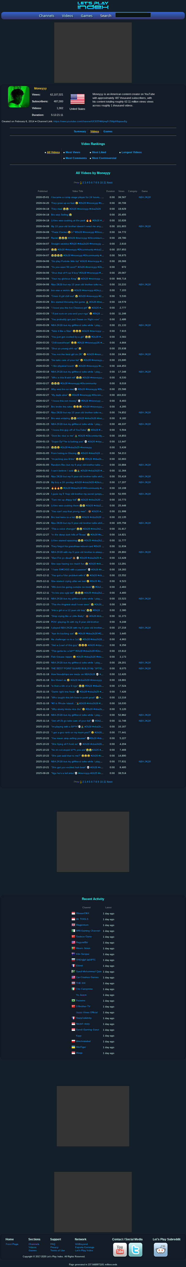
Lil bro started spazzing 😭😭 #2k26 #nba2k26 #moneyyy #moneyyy (89, 540)
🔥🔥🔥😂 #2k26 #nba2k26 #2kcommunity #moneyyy (81, 488)
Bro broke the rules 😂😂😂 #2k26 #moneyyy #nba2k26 (82, 406)
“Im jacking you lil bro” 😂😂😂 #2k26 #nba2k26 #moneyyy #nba (87, 459)
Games (107, 131)
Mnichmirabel (83, 1041)
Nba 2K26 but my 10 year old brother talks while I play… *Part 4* (87, 284)
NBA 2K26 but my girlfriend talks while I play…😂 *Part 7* (83, 325)
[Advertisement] (93, 52)
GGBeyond (81, 1244)
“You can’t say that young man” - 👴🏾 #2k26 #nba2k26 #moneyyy (87, 511)
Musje (79, 1053)
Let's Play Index (84, 1250)
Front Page (12, 1244)
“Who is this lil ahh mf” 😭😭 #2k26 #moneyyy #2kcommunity (84, 377)
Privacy (54, 1247)
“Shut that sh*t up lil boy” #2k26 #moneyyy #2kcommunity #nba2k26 (89, 272)
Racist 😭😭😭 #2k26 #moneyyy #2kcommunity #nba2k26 (83, 238)
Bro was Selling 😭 (61, 214)
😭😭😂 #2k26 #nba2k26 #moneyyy (71, 447)
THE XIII (80, 983)
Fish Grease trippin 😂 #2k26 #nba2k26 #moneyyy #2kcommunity (87, 656)
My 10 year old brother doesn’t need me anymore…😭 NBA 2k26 (87, 226)
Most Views (73, 152)
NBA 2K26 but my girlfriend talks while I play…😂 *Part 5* (83, 424)
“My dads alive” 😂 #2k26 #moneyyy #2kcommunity (79, 395)
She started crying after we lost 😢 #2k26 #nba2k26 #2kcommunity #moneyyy (94, 581)
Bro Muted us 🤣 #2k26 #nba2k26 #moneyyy (76, 680)
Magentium (82, 925)
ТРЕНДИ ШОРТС (86, 959)
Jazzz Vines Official (87, 1012)
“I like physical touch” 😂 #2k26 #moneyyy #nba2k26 (80, 366)
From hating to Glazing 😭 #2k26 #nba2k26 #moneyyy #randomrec (88, 453)
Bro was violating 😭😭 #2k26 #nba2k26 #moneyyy (79, 418)
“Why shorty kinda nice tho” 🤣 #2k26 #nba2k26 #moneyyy (84, 709)
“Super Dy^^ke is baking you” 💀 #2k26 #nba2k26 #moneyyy (85, 441)
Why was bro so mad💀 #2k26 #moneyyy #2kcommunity (82, 389)
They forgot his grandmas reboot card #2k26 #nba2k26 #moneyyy (88, 546)
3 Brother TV (83, 1006)
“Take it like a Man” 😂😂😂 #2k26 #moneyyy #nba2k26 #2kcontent (89, 331)
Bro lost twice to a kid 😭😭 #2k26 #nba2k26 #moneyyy (82, 517)
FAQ (52, 1244)
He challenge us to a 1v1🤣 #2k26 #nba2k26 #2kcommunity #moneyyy (91, 639)
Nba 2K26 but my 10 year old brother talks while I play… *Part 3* (87, 412)
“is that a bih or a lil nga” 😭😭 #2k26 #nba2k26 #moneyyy (83, 686)
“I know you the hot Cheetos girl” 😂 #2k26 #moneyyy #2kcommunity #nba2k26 (95, 307)
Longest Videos (132, 152)
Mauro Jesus (83, 948)
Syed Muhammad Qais (88, 971)
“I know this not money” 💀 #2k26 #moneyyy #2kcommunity (84, 400)
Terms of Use (57, 1250)
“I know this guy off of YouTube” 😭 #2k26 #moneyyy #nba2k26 (86, 430)
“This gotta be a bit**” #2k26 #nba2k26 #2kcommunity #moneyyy (87, 651)
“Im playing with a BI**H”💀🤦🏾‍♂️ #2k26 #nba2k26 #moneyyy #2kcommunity (91, 726)
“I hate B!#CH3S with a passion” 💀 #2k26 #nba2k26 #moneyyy (87, 569)
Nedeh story (83, 1023)
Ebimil (79, 965)
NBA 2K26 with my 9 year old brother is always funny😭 (82, 552)
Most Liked (99, 152)
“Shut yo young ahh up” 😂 (66, 348)
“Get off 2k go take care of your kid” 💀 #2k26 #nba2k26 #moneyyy (88, 720)
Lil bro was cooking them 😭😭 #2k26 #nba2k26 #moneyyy (84, 505)
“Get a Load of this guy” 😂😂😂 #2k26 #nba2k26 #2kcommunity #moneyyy (93, 645)
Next (109, 182)
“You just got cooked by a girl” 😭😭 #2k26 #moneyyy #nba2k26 (87, 336)
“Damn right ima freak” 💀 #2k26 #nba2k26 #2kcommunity (83, 691)
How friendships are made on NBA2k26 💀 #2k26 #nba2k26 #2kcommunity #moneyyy (99, 674)
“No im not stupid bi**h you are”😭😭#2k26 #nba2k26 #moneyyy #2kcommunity (95, 750)
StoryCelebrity (84, 1018)
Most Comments (76, 158)
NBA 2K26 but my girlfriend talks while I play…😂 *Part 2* (83, 715)
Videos (32, 1247)
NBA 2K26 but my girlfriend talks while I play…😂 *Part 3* (83, 662)
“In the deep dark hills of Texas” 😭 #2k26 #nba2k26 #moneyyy (86, 534)
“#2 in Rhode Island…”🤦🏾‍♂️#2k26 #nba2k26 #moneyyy (80, 703)
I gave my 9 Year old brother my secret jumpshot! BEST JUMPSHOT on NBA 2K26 (97, 494)
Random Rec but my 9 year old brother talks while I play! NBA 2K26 (88, 464)
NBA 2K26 (145, 197)
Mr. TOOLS (82, 919)
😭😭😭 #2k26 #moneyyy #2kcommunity (73, 383)
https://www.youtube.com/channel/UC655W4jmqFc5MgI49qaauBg (90, 121)
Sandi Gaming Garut (87, 1029)
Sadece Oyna (84, 936)
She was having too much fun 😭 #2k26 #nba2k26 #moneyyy (85, 563)
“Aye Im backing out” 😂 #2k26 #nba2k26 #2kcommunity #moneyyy (88, 633)
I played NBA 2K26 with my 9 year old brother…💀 (79, 627)
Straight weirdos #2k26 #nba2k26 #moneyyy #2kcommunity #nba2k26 (90, 243)
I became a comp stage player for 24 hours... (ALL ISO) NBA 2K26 (88, 197)
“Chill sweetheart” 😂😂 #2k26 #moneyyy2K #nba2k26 (81, 342)
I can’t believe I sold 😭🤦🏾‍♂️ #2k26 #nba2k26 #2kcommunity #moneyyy (90, 470)
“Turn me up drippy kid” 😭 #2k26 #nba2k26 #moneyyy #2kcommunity (90, 499)
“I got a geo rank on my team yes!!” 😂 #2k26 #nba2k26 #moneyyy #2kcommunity (97, 732)
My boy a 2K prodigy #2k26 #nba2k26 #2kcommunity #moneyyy (87, 482)
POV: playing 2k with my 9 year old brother (75, 622)
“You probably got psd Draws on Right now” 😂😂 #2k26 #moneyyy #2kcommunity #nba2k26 (103, 319)
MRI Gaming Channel (88, 930)
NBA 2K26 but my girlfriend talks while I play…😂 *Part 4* (83, 598)
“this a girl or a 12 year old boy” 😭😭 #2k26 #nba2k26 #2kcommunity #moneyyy (96, 610)
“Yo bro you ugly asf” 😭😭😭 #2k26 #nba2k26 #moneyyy (83, 592)
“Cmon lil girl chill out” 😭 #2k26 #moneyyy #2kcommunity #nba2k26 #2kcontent (95, 296)
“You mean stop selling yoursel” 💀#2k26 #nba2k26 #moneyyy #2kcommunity (94, 738)
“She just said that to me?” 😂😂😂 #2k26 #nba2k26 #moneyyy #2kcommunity (95, 755)
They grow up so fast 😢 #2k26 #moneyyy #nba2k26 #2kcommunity (89, 203)
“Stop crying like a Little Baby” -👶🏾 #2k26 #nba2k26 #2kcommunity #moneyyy (94, 616)
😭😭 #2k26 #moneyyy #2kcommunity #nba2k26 (78, 249)
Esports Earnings (84, 1247)
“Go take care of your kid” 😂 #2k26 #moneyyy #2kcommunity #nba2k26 (91, 360)
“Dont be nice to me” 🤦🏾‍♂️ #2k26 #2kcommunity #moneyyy (82, 435)
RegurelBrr (82, 942)
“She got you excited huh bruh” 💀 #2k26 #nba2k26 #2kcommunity (88, 767)
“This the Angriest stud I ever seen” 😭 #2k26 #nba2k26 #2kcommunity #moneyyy (96, 604)
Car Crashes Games (87, 977)
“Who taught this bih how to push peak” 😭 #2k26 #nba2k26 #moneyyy (91, 697)
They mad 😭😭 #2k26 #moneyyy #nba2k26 (76, 208)
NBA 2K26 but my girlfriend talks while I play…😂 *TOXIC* (83, 761)
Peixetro (80, 1000)
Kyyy (78, 1035)
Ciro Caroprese (84, 989)
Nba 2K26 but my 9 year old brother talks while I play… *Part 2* (86, 476)
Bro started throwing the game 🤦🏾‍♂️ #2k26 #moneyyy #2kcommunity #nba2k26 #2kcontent (101, 302)
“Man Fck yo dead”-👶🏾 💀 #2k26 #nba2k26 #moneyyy (81, 558)
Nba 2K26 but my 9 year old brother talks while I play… (82, 523)
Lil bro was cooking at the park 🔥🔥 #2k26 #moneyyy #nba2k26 (87, 220)
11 (104, 182)
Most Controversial (104, 158)
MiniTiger (81, 1047)
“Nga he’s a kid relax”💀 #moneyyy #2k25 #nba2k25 (80, 773)
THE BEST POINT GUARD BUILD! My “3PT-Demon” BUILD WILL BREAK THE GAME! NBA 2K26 (105, 668)
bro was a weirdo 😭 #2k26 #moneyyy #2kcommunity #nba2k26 (86, 290)
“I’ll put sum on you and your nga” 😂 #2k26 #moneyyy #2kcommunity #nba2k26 (96, 313)
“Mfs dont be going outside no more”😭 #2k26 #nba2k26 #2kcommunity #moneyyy (97, 587)
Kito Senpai (82, 954)
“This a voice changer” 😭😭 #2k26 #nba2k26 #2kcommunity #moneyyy (91, 528)
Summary (80, 131)
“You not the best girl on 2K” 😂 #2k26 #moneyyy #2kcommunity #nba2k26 (93, 354)
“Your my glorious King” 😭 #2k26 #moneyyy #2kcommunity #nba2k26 (90, 278)
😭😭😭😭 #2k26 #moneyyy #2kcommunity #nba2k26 (81, 255)
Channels (34, 1244)
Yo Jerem (81, 995)
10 (101, 182)
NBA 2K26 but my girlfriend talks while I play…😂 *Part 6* (83, 371)
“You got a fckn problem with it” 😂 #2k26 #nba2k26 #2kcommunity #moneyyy (94, 575)
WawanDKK (82, 913)
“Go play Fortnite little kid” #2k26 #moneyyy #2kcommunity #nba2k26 (89, 261)
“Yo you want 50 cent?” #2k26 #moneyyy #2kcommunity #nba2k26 (88, 267)
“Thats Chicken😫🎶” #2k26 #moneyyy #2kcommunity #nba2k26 (87, 232)
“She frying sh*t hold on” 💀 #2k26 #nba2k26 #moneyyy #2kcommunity (91, 744)
